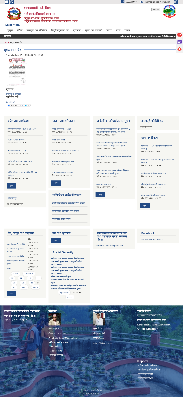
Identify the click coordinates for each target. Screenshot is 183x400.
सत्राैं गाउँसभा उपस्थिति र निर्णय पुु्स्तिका (65, 211)
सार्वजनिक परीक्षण (145, 378)
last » (35, 287)
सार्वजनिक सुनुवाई (145, 374)
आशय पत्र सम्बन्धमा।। (104, 184)
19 (38, 278)
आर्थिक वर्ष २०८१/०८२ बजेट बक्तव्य (20, 161)
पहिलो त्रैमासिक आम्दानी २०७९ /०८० (153, 184)
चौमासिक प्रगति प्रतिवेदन (149, 369)
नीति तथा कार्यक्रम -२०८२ (17, 151)
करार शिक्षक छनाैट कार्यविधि (16, 244)
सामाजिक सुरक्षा (56, 351)
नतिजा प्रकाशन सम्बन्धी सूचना (61, 276)
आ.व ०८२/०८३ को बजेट (16, 140)
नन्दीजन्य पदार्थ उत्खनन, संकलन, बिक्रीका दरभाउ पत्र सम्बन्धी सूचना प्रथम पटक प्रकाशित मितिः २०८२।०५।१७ (67, 261)
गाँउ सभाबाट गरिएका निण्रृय (61, 219)
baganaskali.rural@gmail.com (157, 325)
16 (12, 278)
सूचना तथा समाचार (13, 94)
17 (21, 278)
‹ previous (29, 274)
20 (14, 283)
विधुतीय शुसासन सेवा (60, 30)
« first (15, 274)
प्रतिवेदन (77, 30)
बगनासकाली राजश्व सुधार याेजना (63, 161)
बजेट (118, 30)
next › (24, 287)
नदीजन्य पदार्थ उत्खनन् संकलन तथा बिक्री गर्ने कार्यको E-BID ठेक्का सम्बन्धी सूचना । (145, 36)
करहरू (9, 268)
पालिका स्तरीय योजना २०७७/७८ (63, 172)
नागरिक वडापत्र (56, 355)
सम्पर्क (127, 30)
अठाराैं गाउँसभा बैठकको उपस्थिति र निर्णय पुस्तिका (68, 203)
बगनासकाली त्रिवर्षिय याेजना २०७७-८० (65, 151)
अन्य (11, 186)
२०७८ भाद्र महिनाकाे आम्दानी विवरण (153, 195)
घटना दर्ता (54, 346)
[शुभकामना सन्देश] (17, 72)
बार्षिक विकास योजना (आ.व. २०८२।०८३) (22, 129)
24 (14, 287)
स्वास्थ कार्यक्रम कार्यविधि (15, 256)
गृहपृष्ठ (10, 30)
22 (32, 283)
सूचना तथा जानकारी (93, 30)
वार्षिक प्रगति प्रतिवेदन (147, 365)
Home (6, 42)
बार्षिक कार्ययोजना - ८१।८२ (61, 129)
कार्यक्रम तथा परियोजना (37, 30)
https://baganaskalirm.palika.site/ (109, 245)
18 (30, 278)
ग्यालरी (109, 30)
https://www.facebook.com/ (151, 239)
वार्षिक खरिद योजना (58, 140)
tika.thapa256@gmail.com (66, 338)
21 (23, 283)
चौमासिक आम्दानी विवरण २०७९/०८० (153, 173)
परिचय (20, 30)
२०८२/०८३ (10, 102)
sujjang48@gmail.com (102, 343)
